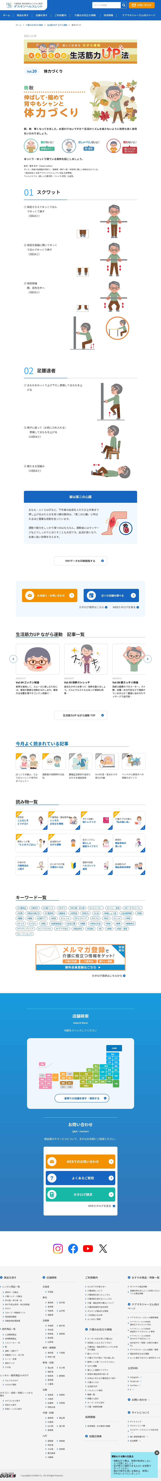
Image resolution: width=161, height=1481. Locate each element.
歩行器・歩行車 (78, 908)
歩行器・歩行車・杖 (13, 1300)
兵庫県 (50, 1402)
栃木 (116, 1070)
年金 (109, 923)
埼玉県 (50, 1329)
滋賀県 (50, 1394)
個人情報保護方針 (137, 1436)
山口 (55, 1077)
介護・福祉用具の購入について (100, 1302)
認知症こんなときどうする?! (99, 1342)
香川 (69, 1083)
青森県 (50, 1302)
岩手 (116, 1058)
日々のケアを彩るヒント (140, 1337)
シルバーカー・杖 (12, 1342)
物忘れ (86, 913)
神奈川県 (51, 1356)
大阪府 (50, 1398)
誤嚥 (110, 928)
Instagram (134, 1377)
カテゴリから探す (12, 1400)
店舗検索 (52, 1277)
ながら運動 (92, 1365)
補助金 (62, 913)
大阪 (83, 1078)
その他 (8, 1367)
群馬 (109, 1070)
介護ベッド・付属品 (13, 1296)
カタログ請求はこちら (91, 607)
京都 (86, 1074)
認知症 (74, 913)
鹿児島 (45, 1087)
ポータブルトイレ (133, 908)
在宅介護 (71, 923)
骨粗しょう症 (110, 913)
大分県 (50, 1449)
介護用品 (22, 908)
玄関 (20, 913)
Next (148, 659)
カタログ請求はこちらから (107, 975)
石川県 (62, 1367)
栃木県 (62, 1325)
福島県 (50, 1314)
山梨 (102, 1078)
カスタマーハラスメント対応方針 (144, 1429)
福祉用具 (78, 928)
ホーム (18, 25)
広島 (63, 1078)
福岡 (48, 1075)
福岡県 (50, 1440)
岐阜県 (50, 1375)
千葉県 (62, 1352)
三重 (89, 1081)
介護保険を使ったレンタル (98, 1294)
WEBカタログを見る (124, 607)
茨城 (116, 1076)
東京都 (50, 1352)
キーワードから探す (95, 1402)
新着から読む (93, 1398)
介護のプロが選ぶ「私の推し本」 (101, 1357)
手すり (62, 908)
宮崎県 (62, 1449)
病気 (44, 923)
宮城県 (50, 1306)
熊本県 (50, 1445)
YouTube (134, 1385)
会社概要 (134, 1440)
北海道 (114, 1048)
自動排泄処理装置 (12, 1320)
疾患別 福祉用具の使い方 (98, 1374)
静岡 (102, 1081)
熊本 (42, 1083)
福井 (89, 1070)
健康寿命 (130, 923)
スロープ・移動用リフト (15, 1312)
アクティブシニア (26, 928)
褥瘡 (83, 923)
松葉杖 (91, 928)
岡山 (69, 1078)
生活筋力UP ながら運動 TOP (79, 715)
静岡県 (62, 1375)
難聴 (20, 918)
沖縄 (42, 1064)
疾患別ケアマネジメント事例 (142, 1330)
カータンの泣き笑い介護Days (99, 1338)
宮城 (116, 1062)
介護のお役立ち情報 (34, 25)
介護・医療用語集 (95, 1406)
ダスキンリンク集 (137, 1425)
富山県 (50, 1367)
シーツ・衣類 (10, 1359)
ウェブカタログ (11, 1380)
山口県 (50, 1426)
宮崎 (48, 1083)
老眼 (140, 913)
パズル (33, 923)
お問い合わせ (144, 5)
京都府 (62, 1394)
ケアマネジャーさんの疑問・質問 (144, 1349)
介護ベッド (48, 908)
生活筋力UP (92, 1386)
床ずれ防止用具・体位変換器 (17, 1304)
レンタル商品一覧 (11, 1286)
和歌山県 (51, 1407)
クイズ (21, 923)
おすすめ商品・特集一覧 (145, 1277)
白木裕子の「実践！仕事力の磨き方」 (144, 1344)
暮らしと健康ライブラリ (97, 1370)
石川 (96, 1070)
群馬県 (50, 1333)
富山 (96, 1066)
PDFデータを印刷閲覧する (80, 561)
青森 (112, 1054)
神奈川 (109, 1081)
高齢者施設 (56, 923)
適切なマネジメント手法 (140, 1323)
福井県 (50, 1371)
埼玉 (109, 1074)
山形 (109, 1062)
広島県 (50, 1421)
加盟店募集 (95, 1436)
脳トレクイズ (93, 1353)
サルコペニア (81, 918)
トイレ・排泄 (113, 908)
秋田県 (50, 1310)
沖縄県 (50, 1457)
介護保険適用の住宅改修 (97, 1307)
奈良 (83, 1081)
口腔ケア (42, 918)
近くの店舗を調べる (112, 595)
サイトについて (140, 1412)
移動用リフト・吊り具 (14, 1355)
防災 (107, 918)
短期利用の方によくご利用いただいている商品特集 (145, 1292)
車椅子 (35, 908)
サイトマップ (135, 1421)
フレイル (65, 918)
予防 (128, 918)
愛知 (96, 1081)
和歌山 (86, 1085)
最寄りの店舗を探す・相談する (82, 1098)
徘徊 (54, 918)
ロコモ (96, 918)
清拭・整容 (122, 928)
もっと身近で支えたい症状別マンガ (145, 1357)
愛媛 (63, 1083)
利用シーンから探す (13, 1408)
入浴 (97, 913)
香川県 (62, 1426)
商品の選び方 (34, 913)
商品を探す (10, 1277)
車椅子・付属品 (11, 1292)
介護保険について (95, 1290)
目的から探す (10, 1404)
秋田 (109, 1058)
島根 (63, 1074)
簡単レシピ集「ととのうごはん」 (101, 1361)
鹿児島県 (51, 1453)
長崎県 (62, 1440)
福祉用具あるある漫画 (139, 1353)
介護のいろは (93, 1382)
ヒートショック (25, 933)
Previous (13, 659)
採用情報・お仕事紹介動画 (98, 1426)
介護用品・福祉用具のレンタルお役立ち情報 (102, 1348)
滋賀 (89, 1078)
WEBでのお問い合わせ (83, 1161)
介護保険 (49, 913)
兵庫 (76, 1076)
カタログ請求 (82, 1194)
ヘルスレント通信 (95, 1390)
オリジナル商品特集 (138, 1286)
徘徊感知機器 (10, 1316)
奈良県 (62, 1402)
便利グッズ (9, 1363)
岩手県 (62, 1302)
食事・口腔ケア (11, 1350)
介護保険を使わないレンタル (99, 1298)
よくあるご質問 (83, 1178)
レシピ (117, 918)
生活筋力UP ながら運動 (57, 25)
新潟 (106, 1066)
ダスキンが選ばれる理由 (97, 1311)
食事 (118, 923)
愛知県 (50, 1379)
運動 (30, 918)
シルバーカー (96, 908)
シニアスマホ (45, 928)
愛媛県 (50, 1430)
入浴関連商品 (10, 1334)
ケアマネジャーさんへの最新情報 (144, 1317)
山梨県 (50, 1341)
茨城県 (50, 1325)
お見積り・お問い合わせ (51, 595)
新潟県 (50, 1337)
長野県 (62, 1333)
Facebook (134, 1381)
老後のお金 (96, 923)
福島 (116, 1066)
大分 (48, 1079)
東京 (109, 1078)
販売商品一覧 (8, 1328)
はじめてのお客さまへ (96, 1286)
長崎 (42, 1079)
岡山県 (62, 1417)
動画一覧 (91, 1394)
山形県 (62, 1310)
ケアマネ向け (62, 928)
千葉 (116, 1083)
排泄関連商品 (10, 1338)
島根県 (50, 1417)
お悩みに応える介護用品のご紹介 (101, 1378)
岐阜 (96, 1076)
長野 (102, 1072)
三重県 (50, 1384)
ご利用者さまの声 (95, 1315)
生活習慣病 (127, 913)
